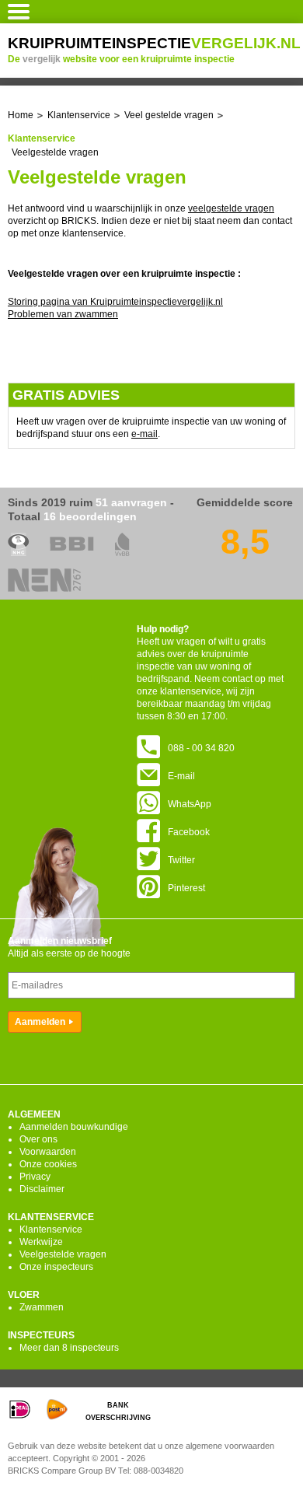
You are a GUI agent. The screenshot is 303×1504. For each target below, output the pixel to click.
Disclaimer (41, 1189)
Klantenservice (50, 1229)
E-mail (181, 776)
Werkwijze (41, 1241)
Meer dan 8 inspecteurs (69, 1347)
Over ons (38, 1139)
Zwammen (41, 1307)
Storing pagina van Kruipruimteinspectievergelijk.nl (115, 301)
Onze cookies (48, 1164)
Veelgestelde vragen (55, 152)
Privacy (34, 1176)
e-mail (144, 433)
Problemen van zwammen (63, 314)
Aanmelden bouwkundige (73, 1126)
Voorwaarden (47, 1151)
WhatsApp (189, 804)
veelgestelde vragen (231, 208)
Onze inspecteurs (56, 1266)
